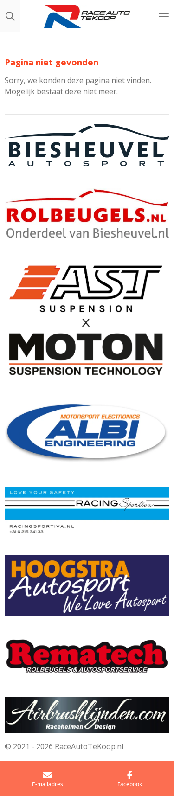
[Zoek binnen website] (10, 16)
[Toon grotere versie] (87, 145)
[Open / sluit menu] (164, 16)
